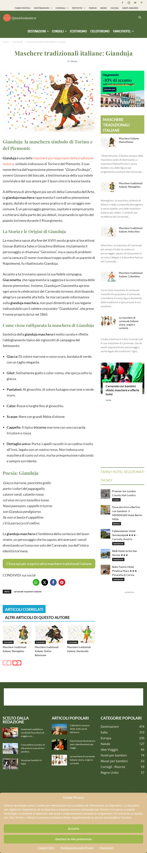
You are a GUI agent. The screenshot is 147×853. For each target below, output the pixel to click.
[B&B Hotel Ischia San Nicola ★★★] (105, 553)
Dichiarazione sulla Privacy (77, 847)
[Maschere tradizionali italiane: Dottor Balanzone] (49, 634)
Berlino (116, 523)
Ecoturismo (78, 31)
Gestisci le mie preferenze (73, 839)
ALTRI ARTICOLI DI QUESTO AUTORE (37, 617)
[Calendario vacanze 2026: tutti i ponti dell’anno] (59, 729)
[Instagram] (129, 2)
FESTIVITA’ (77, 8)
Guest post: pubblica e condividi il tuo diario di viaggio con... (32, 733)
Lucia (108, 400)
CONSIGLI (61, 8)
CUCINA (114, 8)
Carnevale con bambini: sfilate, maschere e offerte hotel (122, 390)
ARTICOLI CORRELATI (24, 609)
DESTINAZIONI (41, 8)
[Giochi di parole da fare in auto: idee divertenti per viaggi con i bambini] (59, 744)
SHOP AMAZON (130, 8)
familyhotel (118, 543)
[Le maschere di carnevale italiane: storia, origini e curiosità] (108, 321)
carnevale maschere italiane (28, 591)
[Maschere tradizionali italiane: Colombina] (108, 276)
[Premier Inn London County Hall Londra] (105, 494)
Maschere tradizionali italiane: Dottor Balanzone (46, 651)
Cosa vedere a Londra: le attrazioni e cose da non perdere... (33, 748)
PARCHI (93, 8)
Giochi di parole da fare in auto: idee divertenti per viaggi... (82, 744)
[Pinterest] (141, 2)
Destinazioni (37, 31)
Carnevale (17, 41)
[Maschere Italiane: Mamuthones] (108, 142)
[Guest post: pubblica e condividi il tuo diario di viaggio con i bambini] (10, 733)
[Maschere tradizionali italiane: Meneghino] (17, 634)
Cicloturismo (100, 31)
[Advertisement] (73, 697)
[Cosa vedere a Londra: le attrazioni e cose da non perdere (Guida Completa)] (10, 748)
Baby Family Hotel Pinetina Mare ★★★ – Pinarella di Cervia (125, 570)
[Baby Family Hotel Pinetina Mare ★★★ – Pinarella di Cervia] (105, 569)
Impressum (107, 847)
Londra (116, 500)
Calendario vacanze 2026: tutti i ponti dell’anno (80, 729)
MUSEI (103, 8)
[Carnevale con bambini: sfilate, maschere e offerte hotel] (122, 378)
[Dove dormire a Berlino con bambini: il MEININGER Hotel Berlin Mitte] (105, 510)
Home (6, 41)
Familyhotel (122, 31)
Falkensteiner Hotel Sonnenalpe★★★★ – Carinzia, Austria (125, 535)
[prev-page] (7, 663)
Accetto (73, 828)
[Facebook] (122, 2)
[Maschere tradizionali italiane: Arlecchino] (108, 231)
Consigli (58, 31)
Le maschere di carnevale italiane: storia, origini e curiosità (82, 760)
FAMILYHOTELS (22, 8)
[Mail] (135, 2)
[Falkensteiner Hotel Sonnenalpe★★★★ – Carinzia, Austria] (105, 534)
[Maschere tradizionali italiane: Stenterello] (81, 634)
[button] (139, 17)
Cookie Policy (46, 847)
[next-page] (17, 663)
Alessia (73, 61)
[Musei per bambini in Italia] (10, 764)
